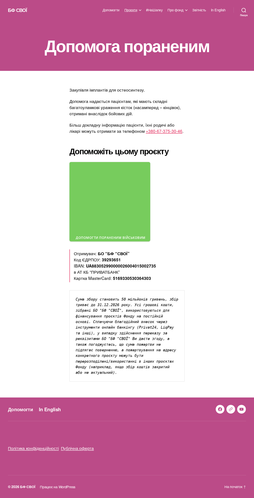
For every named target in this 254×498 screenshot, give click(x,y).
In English (218, 10)
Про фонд (175, 10)
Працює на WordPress (57, 486)
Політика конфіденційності (33, 448)
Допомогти (111, 10)
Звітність (199, 10)
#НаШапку (154, 10)
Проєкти (130, 10)
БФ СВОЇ (17, 10)
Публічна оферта (77, 448)
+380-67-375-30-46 (164, 131)
